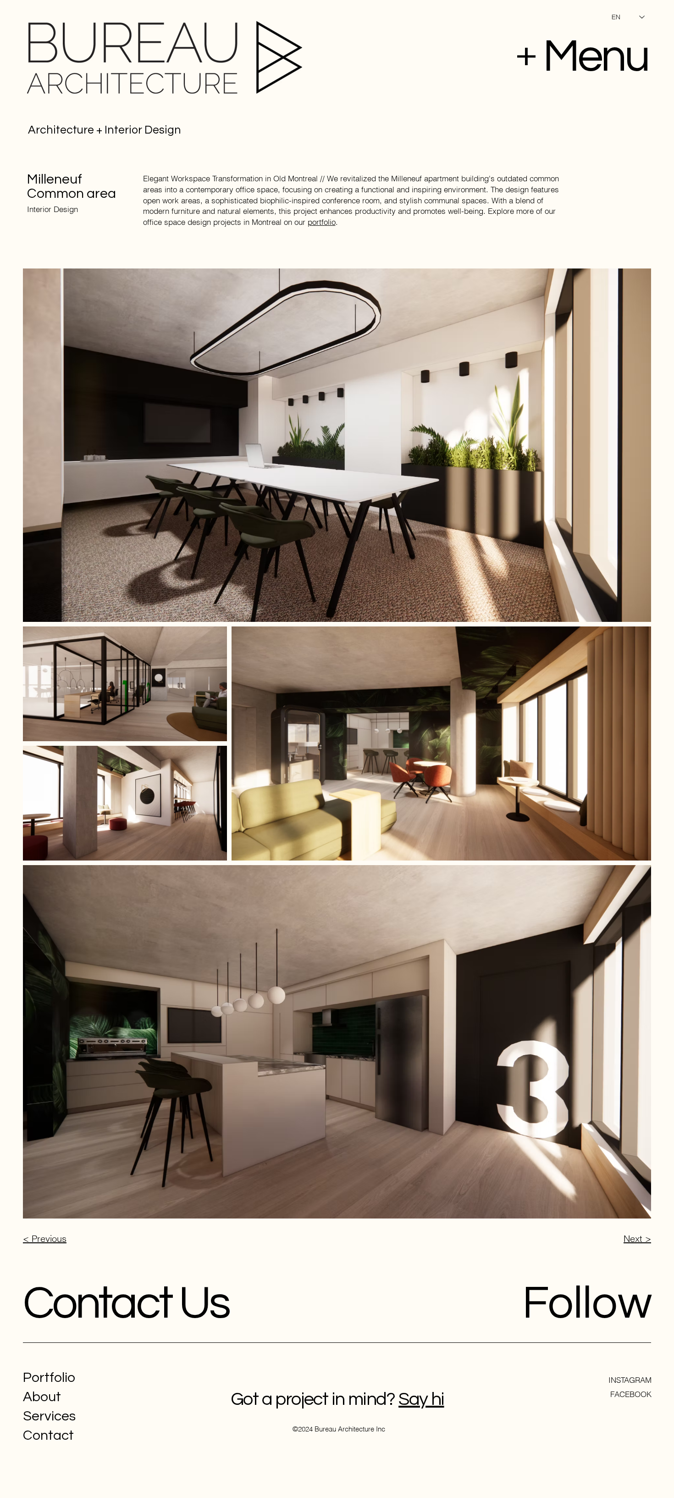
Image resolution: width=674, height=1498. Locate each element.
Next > (637, 1238)
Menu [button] (595, 56)
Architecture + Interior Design (104, 130)
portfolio (322, 222)
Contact (48, 1435)
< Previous (44, 1238)
